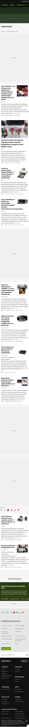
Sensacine (17, 679)
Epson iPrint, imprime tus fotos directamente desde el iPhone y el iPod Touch (8, 382)
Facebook (4, 510)
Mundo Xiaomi (5, 678)
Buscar (27, 654)
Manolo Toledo (9, 401)
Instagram (11, 510)
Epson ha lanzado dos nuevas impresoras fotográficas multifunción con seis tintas (7, 320)
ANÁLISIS (12, 5)
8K (17, 31)
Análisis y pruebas (14, 599)
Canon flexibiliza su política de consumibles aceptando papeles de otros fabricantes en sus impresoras (12, 204)
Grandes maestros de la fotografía (20, 639)
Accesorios (4, 296)
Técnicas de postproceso (5, 632)
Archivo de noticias (15, 579)
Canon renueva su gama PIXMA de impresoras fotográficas (7, 350)
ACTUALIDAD (4, 5)
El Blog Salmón (18, 699)
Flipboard (18, 510)
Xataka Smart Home (6, 675)
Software (4, 388)
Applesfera (4, 673)
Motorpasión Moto (19, 691)
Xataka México (5, 711)
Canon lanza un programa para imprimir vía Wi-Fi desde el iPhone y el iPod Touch (8, 520)
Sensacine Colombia (20, 716)
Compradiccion (5, 703)
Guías (2, 149)
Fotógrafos (4, 628)
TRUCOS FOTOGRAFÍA (22, 5)
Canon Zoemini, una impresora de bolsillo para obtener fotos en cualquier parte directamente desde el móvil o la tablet (8, 92)
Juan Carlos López (10, 194)
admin (6, 372)
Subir (23, 661)
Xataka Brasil (5, 713)
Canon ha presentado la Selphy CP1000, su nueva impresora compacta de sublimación (7, 173)
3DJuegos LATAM (19, 711)
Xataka (3, 669)
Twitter (1, 510)
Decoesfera (4, 701)
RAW (16, 643)
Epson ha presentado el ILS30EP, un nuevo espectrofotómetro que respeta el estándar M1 (8, 289)
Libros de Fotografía (7, 636)
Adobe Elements (6, 643)
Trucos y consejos (19, 625)
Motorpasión (18, 689)
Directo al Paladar (6, 689)
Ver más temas (6, 648)
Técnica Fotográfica (7, 639)
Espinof (17, 681)
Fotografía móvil (19, 628)
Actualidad (4, 355)
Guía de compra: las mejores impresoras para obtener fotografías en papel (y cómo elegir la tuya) (12, 143)
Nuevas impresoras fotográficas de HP (8, 546)
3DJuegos (17, 669)
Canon (3, 102)
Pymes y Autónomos (20, 701)
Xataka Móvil (5, 671)
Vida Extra (17, 671)
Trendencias (5, 699)
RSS (15, 510)
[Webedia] (25, 1)
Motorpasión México (20, 718)
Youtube (8, 510)
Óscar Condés (9, 115)
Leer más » (18, 113)
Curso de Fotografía (20, 636)
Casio (13, 31)
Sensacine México (19, 713)
